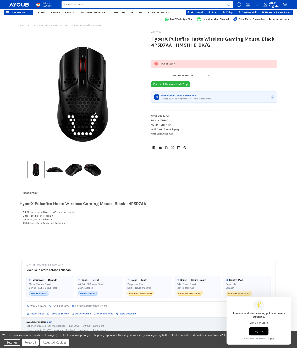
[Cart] (285, 5)
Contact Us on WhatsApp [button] (170, 84)
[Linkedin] (178, 147)
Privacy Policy (220, 335)
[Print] (166, 147)
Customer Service (91, 12)
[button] (182, 75)
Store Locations (158, 12)
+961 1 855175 (38, 305)
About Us (136, 12)
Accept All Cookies (54, 342)
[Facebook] (154, 147)
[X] (172, 147)
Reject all (30, 342)
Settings (12, 342)
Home (41, 12)
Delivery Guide (83, 313)
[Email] (160, 147)
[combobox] (147, 4)
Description (30, 193)
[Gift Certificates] (248, 5)
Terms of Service (60, 313)
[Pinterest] (185, 147)
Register (274, 6)
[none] (83, 94)
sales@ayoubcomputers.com (91, 305)
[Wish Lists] (257, 5)
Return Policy (37, 313)
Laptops (55, 12)
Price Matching (105, 313)
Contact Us (118, 12)
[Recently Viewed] (239, 5)
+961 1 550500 (61, 305)
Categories (18, 12)
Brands (70, 12)
